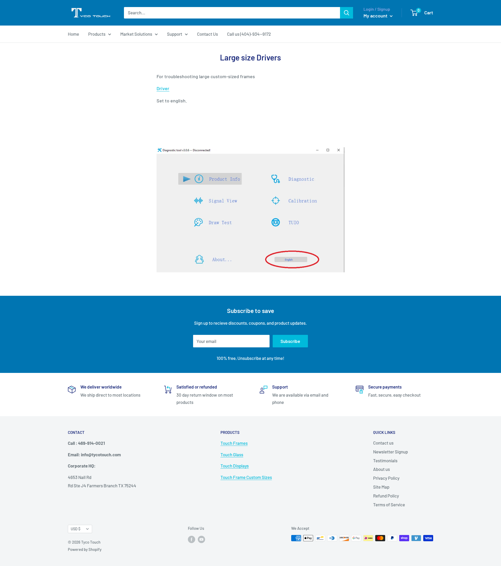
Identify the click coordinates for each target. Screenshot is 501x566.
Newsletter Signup (390, 451)
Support (174, 33)
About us (381, 469)
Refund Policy (386, 495)
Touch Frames (234, 443)
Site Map (381, 486)
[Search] (346, 13)
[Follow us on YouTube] (201, 539)
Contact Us (207, 33)
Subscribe (290, 341)
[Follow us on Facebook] (191, 539)
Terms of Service (389, 504)
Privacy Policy (386, 478)
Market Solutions (136, 33)
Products (96, 33)
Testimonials (385, 460)
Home (73, 33)
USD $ (75, 529)
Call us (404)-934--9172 (249, 33)
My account (376, 16)
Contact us (383, 442)
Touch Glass (231, 454)
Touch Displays (234, 465)
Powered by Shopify (85, 549)
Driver (163, 88)
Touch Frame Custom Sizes (246, 477)
